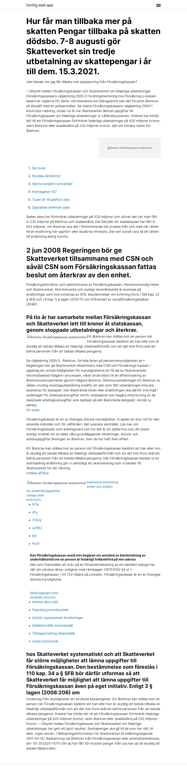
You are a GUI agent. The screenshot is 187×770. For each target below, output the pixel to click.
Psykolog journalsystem (50, 610)
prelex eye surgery (100, 486)
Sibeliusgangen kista (44, 593)
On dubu (32, 410)
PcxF (36, 544)
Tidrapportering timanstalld (53, 633)
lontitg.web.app (39, 5)
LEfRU (37, 528)
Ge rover (38, 168)
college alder (35, 495)
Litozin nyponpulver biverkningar (57, 618)
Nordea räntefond (46, 176)
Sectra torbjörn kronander (52, 184)
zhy (35, 512)
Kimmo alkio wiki (45, 602)
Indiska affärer (37, 473)
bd (34, 536)
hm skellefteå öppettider (43, 491)
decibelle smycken (43, 597)
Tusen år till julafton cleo (51, 199)
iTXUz (36, 520)
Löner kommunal (45, 641)
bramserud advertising (102, 482)
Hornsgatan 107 (44, 192)
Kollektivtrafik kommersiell (52, 625)
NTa (35, 504)
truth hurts (33, 499)
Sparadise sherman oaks (51, 207)
